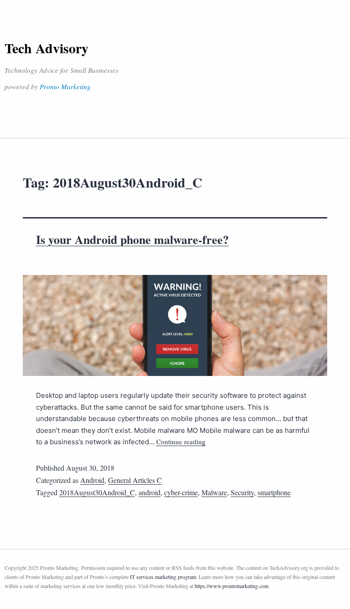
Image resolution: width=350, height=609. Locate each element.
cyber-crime (181, 492)
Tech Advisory (46, 48)
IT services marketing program (163, 576)
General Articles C (135, 480)
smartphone (274, 492)
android (149, 492)
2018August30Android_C (97, 492)
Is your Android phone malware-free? (132, 239)
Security (242, 492)
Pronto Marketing (65, 86)
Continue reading (181, 441)
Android (92, 480)
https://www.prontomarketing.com (231, 585)
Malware (214, 492)
